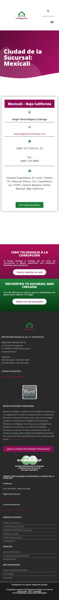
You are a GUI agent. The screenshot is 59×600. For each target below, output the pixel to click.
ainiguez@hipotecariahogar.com (29, 134)
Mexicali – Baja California (29, 103)
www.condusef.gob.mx (12, 499)
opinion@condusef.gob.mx (14, 509)
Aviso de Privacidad (13, 376)
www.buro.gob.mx (16, 439)
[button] (48, 11)
